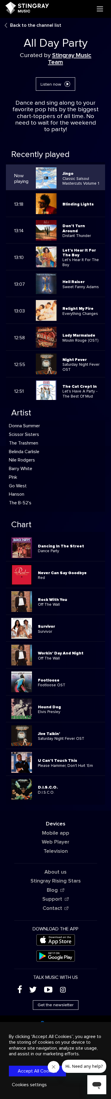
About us (55, 872)
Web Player (55, 842)
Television (56, 851)
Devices (55, 824)
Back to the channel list (35, 25)
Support (52, 899)
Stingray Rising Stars (55, 881)
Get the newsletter (56, 1005)
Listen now (51, 84)
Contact (52, 908)
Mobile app (55, 833)
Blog (52, 890)
